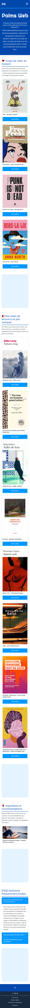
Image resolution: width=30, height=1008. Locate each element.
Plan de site (15, 997)
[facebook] (15, 993)
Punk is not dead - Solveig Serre (13, 209)
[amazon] (13, 993)
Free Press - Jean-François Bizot (13, 164)
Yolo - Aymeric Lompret (10, 114)
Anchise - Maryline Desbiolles (12, 539)
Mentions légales (15, 1000)
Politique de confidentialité (15, 1002)
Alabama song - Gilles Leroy (11, 380)
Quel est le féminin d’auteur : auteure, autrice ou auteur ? (14, 841)
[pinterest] (17, 993)
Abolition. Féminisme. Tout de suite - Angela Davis (14, 696)
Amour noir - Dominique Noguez (13, 593)
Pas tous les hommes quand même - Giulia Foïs (14, 431)
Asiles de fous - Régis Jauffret (12, 486)
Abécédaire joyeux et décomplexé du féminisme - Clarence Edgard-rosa (14, 750)
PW (4, 4)
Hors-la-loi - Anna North (10, 262)
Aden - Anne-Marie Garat (11, 646)
